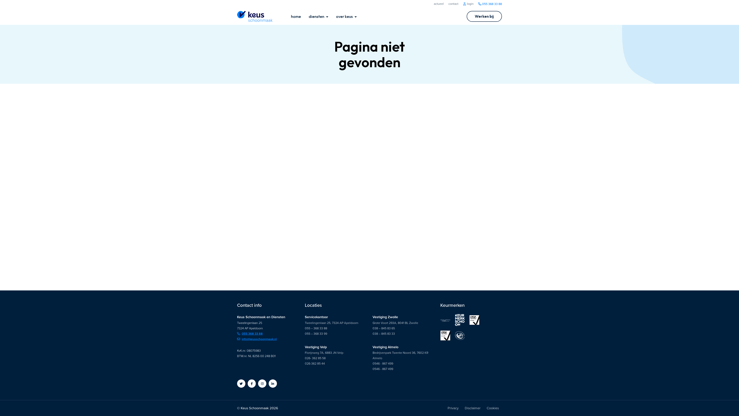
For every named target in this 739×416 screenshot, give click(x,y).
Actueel (439, 3)
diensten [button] (317, 16)
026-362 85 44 (315, 363)
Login (470, 3)
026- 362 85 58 (315, 358)
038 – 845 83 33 (384, 333)
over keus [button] (345, 16)
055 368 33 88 (491, 4)
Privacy (453, 408)
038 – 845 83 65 (384, 328)
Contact (453, 3)
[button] (241, 383)
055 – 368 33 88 (316, 328)
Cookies (493, 408)
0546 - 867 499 (383, 363)
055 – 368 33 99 (316, 333)
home (296, 16)
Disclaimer (473, 408)
